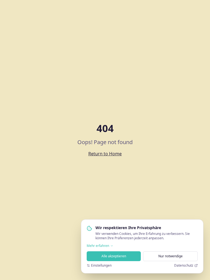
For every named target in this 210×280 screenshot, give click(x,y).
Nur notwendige (170, 256)
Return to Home (105, 154)
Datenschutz (183, 265)
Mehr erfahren (98, 246)
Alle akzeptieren (113, 256)
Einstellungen (101, 265)
